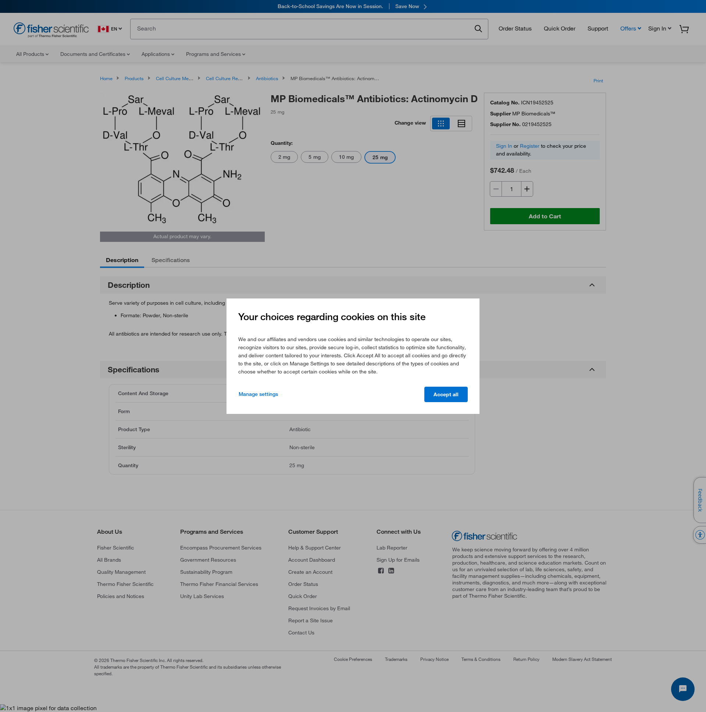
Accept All (446, 394)
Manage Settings (258, 394)
